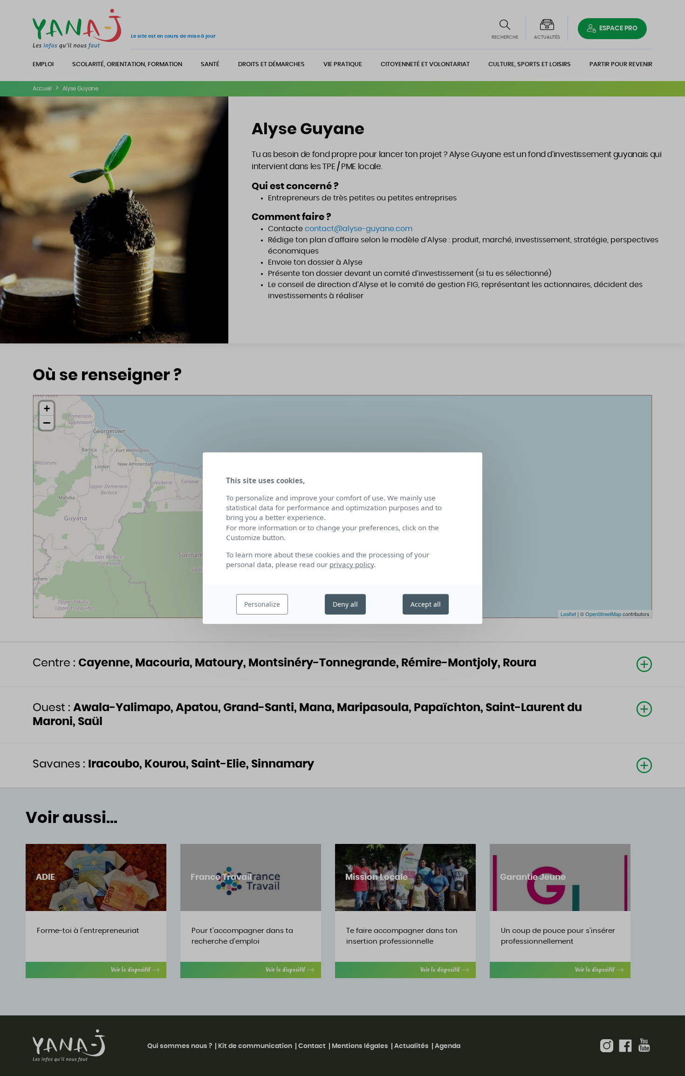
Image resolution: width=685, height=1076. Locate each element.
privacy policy (351, 564)
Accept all (426, 604)
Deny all (345, 604)
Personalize (262, 604)
